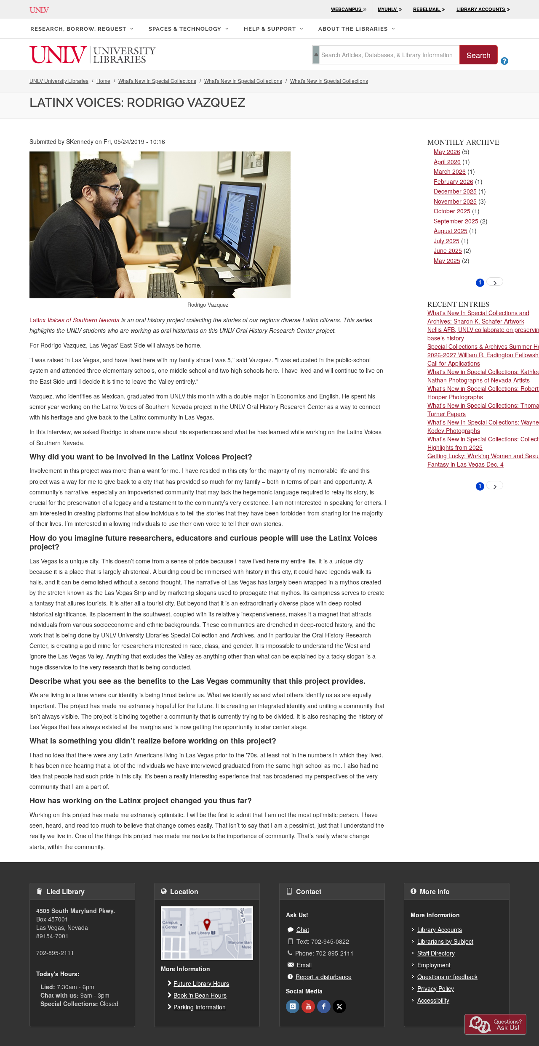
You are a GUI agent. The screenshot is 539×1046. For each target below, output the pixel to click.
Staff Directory (436, 953)
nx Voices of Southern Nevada (79, 320)
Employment (434, 965)
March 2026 (450, 171)
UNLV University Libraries (58, 80)
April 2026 (447, 161)
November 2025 (455, 201)
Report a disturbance (324, 976)
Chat (302, 929)
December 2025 (455, 191)
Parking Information (199, 1007)
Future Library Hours (201, 983)
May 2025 (447, 260)
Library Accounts (439, 929)
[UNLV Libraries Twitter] (339, 1006)
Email (304, 965)
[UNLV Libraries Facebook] (324, 1006)
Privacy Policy (435, 988)
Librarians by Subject (445, 941)
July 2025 (446, 240)
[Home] (92, 54)
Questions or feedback (447, 976)
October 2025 (452, 211)
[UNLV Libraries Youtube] (308, 1006)
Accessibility (433, 1000)
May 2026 (447, 151)
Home (103, 80)
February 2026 (453, 181)
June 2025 (448, 250)
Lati (34, 320)
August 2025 (450, 230)
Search (479, 54)
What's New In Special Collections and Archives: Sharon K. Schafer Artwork (478, 316)
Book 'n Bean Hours (200, 995)
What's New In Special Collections (157, 80)
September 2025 (456, 221)
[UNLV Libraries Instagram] (292, 1006)
